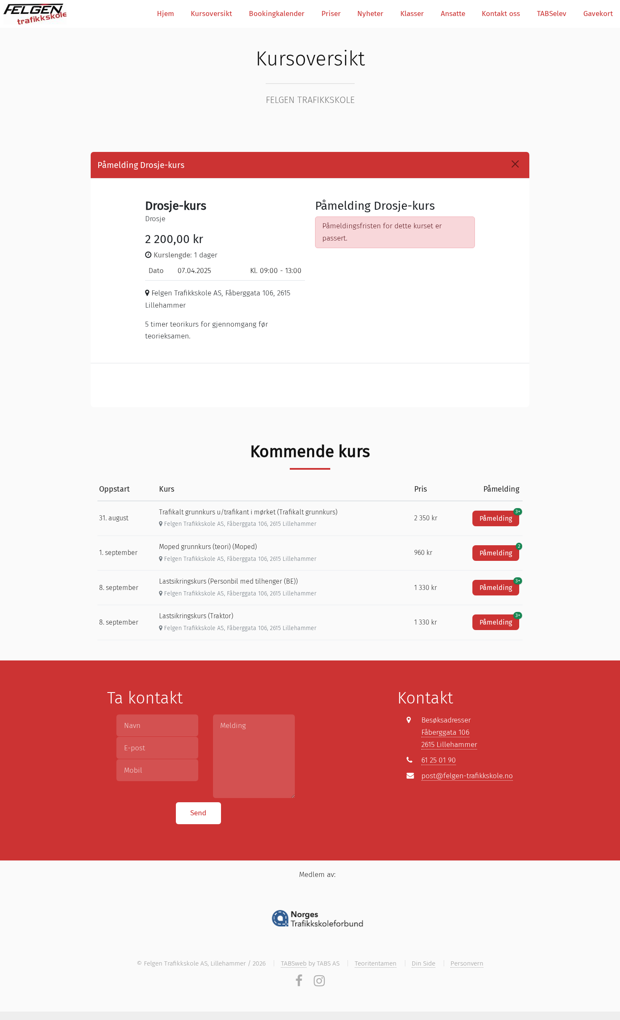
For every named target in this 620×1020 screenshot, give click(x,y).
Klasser (412, 13)
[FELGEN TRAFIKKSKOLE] (35, 14)
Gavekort (598, 13)
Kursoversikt (211, 13)
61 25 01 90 (438, 760)
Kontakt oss (501, 13)
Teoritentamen (375, 963)
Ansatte (453, 13)
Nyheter (370, 13)
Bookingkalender (277, 13)
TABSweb (294, 963)
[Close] (515, 164)
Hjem (165, 13)
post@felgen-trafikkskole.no (467, 775)
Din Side (423, 963)
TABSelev (551, 13)
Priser (331, 13)
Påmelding (499, 516)
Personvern (466, 963)
